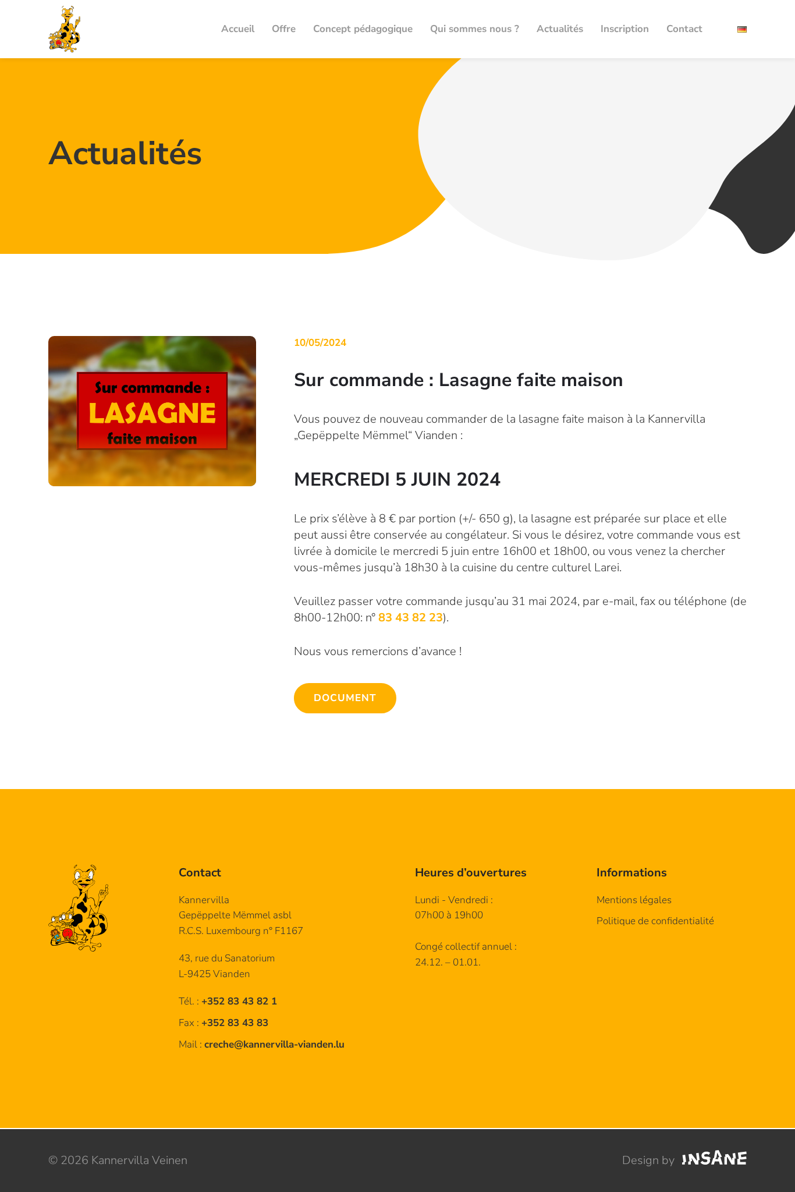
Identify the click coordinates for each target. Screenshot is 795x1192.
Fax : (223, 1023)
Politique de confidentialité (655, 921)
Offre (284, 29)
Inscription (625, 29)
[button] (152, 411)
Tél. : (228, 1001)
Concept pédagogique (363, 29)
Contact (684, 29)
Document (345, 698)
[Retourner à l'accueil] (64, 29)
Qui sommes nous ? (474, 29)
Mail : (262, 1044)
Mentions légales (634, 900)
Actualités (560, 29)
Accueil (237, 29)
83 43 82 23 (410, 617)
